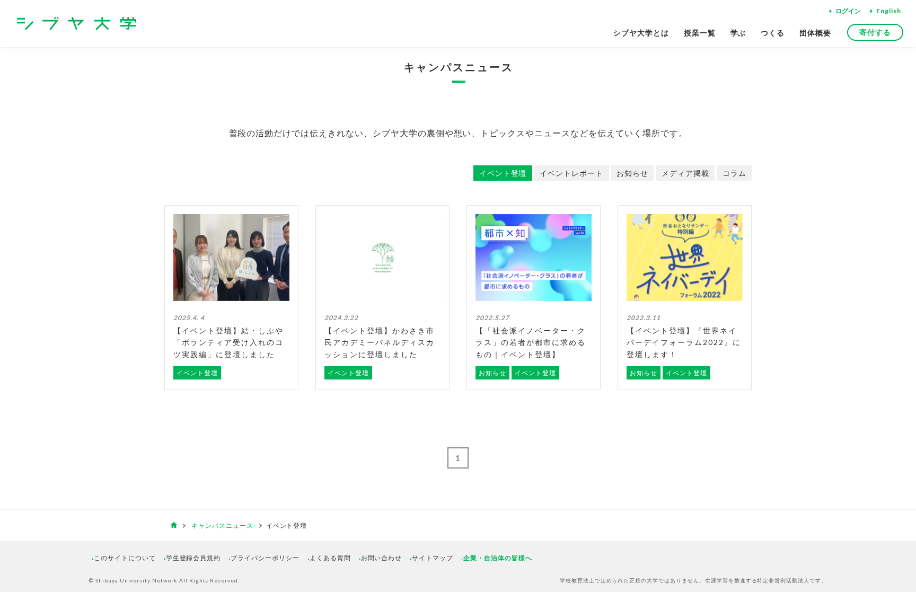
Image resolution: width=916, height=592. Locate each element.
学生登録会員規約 (193, 558)
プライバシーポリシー (265, 558)
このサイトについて (125, 558)
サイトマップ (432, 558)
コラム (734, 173)
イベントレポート (571, 173)
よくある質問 (330, 558)
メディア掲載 (685, 173)
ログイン (848, 11)
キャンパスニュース (458, 66)
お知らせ (632, 173)
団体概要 (815, 32)
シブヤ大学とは (641, 32)
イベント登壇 (503, 173)
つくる (773, 32)
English (888, 11)
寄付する (875, 32)
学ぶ (738, 32)
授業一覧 (700, 32)
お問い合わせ (381, 558)
